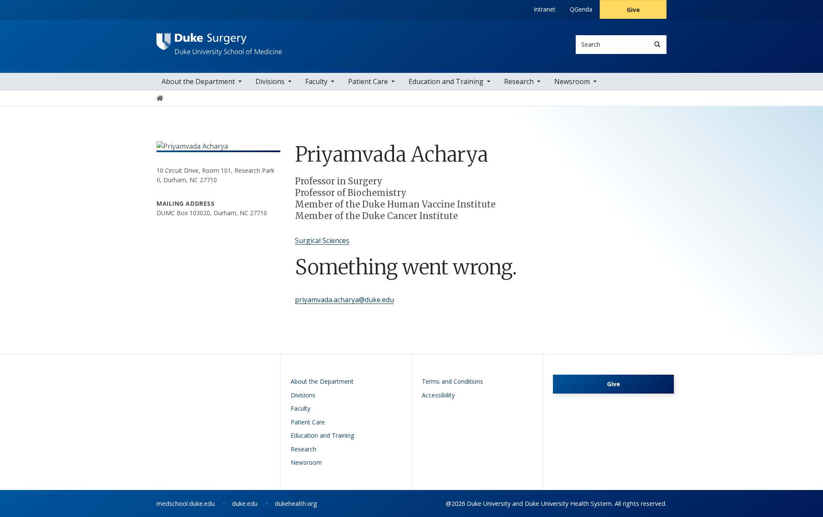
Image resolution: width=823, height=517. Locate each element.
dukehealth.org (296, 503)
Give (633, 10)
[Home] (219, 41)
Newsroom (572, 81)
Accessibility (438, 395)
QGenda (581, 9)
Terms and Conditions (452, 381)
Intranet (545, 9)
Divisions (270, 81)
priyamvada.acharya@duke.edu (344, 299)
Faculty (316, 81)
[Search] (657, 44)
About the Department (198, 81)
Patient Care (368, 81)
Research (519, 81)
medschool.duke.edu (185, 503)
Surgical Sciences (322, 240)
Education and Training (446, 81)
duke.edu (245, 503)
